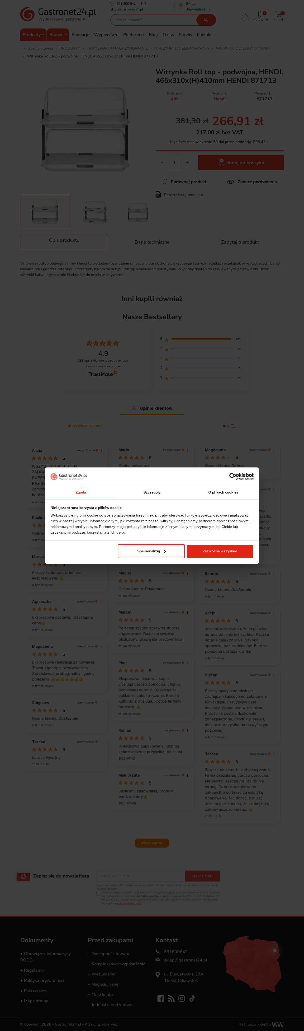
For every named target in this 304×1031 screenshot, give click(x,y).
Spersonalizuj (148, 551)
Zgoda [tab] (81, 492)
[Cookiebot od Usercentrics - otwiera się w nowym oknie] (233, 476)
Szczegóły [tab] (152, 492)
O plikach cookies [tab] (223, 492)
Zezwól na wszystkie (220, 551)
